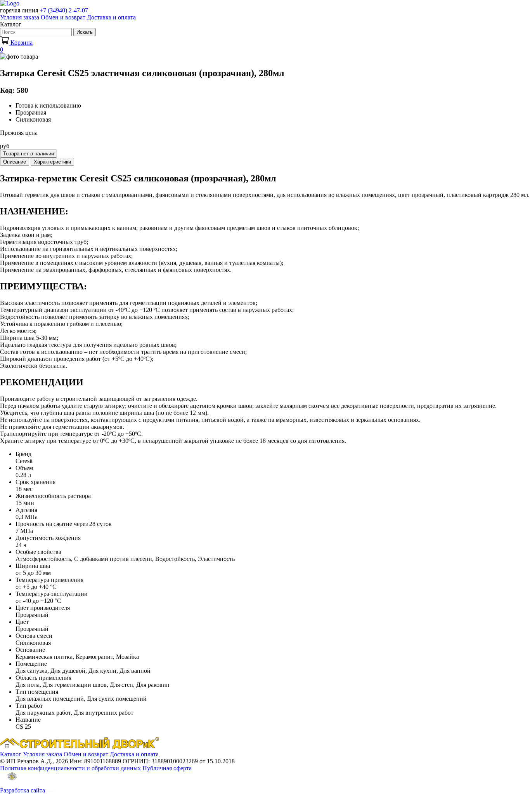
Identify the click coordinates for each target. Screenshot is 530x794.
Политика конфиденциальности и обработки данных (70, 768)
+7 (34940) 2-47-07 (64, 10)
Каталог (10, 754)
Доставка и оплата (111, 17)
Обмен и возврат (63, 17)
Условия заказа (19, 17)
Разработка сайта (22, 790)
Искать (84, 32)
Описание (14, 162)
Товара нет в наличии (28, 154)
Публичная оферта (167, 768)
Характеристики (52, 162)
